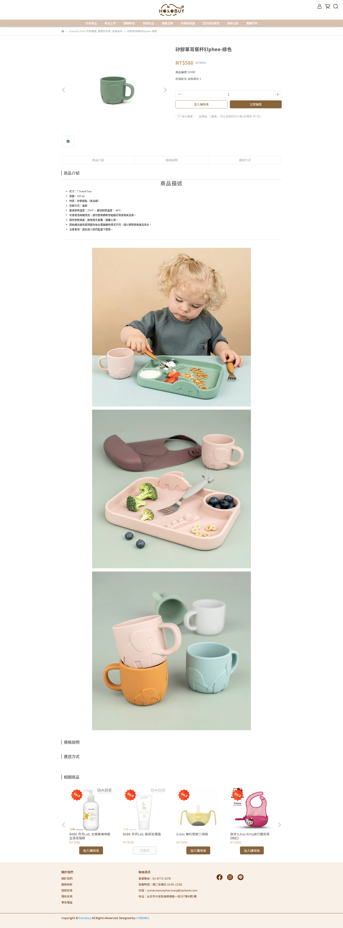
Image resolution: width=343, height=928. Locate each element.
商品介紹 (98, 160)
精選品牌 (167, 23)
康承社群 (232, 23)
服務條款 (66, 884)
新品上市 (110, 23)
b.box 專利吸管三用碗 (192, 834)
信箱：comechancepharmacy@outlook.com (168, 890)
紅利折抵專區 (211, 23)
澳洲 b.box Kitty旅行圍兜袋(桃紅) (250, 836)
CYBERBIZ (142, 918)
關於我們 (66, 878)
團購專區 (129, 23)
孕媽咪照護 (188, 23)
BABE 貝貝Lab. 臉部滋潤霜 (142, 834)
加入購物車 (201, 104)
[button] (165, 89)
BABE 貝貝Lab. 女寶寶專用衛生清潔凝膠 (89, 836)
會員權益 (66, 902)
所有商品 (91, 23)
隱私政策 (66, 896)
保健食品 (148, 23)
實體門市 (251, 23)
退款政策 (66, 890)
